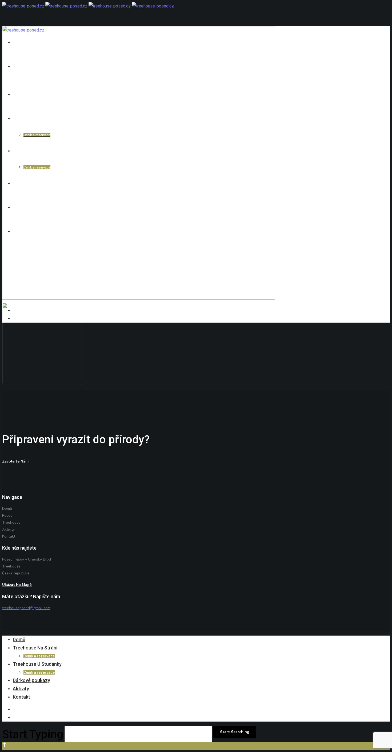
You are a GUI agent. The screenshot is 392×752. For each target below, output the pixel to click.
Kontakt (8, 536)
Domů (7, 508)
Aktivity (8, 529)
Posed (7, 515)
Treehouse (11, 522)
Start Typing (32, 734)
